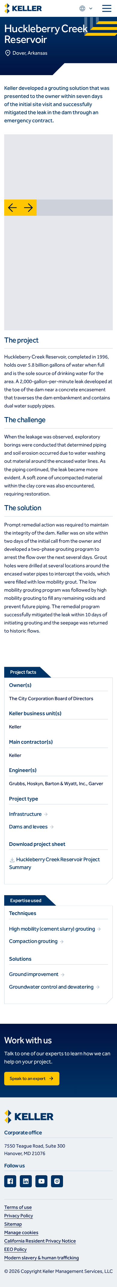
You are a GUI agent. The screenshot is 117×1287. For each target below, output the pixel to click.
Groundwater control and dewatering (51, 987)
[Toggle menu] (107, 8)
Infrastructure (26, 814)
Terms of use (18, 1207)
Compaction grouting (33, 941)
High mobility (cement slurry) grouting (52, 929)
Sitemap (13, 1224)
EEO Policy (15, 1249)
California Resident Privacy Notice (40, 1241)
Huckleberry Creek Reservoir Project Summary (54, 863)
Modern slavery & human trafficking (41, 1258)
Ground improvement (34, 974)
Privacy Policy (18, 1215)
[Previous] (12, 208)
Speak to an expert (28, 1078)
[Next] (28, 208)
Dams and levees (29, 826)
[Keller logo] (23, 8)
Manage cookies (21, 1232)
